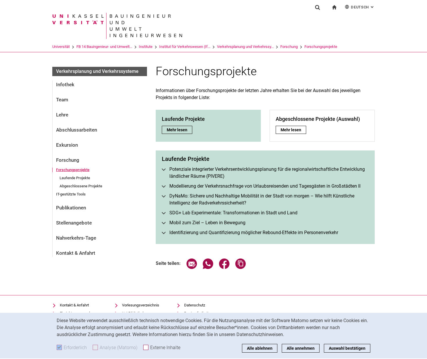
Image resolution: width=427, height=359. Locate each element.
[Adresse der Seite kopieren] (240, 267)
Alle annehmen (301, 348)
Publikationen (71, 208)
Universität (61, 46)
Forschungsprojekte (320, 46)
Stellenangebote (74, 223)
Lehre (62, 115)
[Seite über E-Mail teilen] (191, 267)
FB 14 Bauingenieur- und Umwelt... (104, 46)
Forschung (289, 46)
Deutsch (363, 7)
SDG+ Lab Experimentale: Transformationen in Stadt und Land (233, 213)
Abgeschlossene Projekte (81, 186)
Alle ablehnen (259, 348)
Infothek (65, 84)
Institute (145, 46)
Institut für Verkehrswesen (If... (184, 46)
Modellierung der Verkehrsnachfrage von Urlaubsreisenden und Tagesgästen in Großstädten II (264, 186)
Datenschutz (194, 305)
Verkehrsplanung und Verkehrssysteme (97, 71)
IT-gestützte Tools (71, 194)
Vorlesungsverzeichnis (140, 305)
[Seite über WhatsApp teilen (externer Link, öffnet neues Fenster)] (208, 267)
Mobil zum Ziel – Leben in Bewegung (207, 222)
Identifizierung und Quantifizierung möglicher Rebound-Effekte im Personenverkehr (253, 232)
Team (62, 100)
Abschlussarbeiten (76, 130)
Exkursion (67, 145)
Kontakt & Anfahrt (75, 253)
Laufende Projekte (75, 178)
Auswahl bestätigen (347, 348)
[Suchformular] (317, 7)
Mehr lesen (179, 130)
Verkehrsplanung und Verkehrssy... (245, 46)
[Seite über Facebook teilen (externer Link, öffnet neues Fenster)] (224, 267)
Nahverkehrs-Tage (76, 238)
